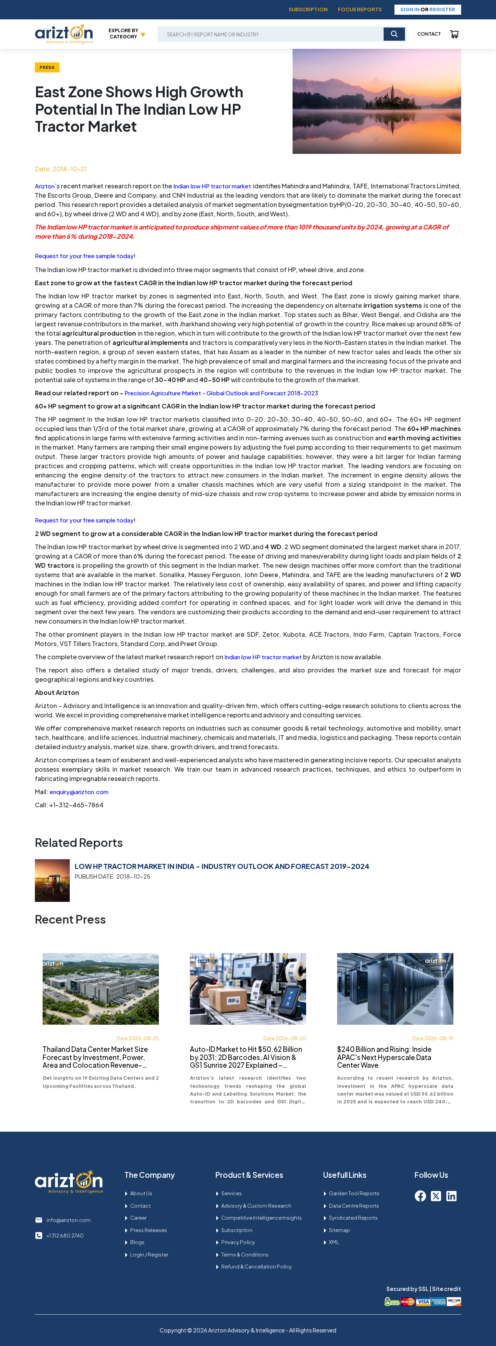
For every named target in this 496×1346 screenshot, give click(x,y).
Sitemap (339, 1230)
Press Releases (148, 1230)
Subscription (308, 9)
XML (334, 1242)
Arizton (45, 186)
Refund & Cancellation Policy (256, 1266)
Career (138, 1218)
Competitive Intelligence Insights (261, 1218)
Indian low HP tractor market (212, 186)
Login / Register (149, 1254)
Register (442, 9)
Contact (429, 34)
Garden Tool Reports (354, 1193)
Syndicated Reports (353, 1218)
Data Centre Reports (354, 1206)
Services (231, 1193)
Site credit (446, 1288)
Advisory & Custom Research (256, 1206)
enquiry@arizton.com (79, 791)
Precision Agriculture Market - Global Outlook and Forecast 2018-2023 (221, 392)
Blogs (137, 1242)
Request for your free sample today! (85, 255)
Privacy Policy (238, 1242)
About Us (141, 1193)
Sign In (410, 9)
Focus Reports (360, 9)
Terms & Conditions (245, 1254)
